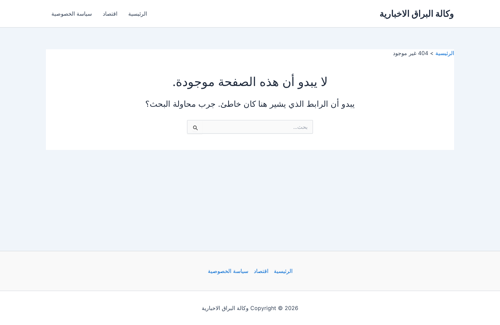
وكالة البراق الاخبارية (417, 13)
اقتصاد (110, 13)
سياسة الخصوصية (71, 13)
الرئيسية (137, 13)
